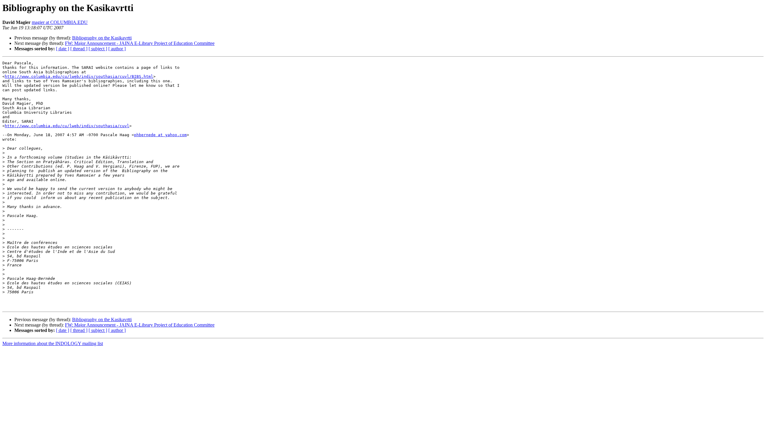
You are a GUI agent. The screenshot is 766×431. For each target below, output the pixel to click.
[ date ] (62, 48)
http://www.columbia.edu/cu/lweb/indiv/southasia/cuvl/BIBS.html (79, 76)
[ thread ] (78, 48)
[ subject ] (98, 48)
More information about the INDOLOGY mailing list (52, 343)
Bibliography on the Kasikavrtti (102, 37)
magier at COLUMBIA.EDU (60, 22)
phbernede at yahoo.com (160, 135)
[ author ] (117, 48)
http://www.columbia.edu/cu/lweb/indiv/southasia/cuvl (67, 126)
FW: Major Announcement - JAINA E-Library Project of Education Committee (140, 43)
